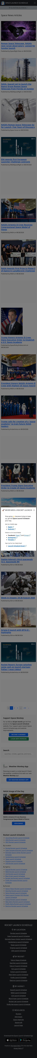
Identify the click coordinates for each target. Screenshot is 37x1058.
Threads (11, 540)
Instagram (12, 538)
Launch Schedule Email (16, 546)
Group (26, 535)
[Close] (34, 510)
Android (11, 529)
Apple (10, 527)
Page (17, 535)
